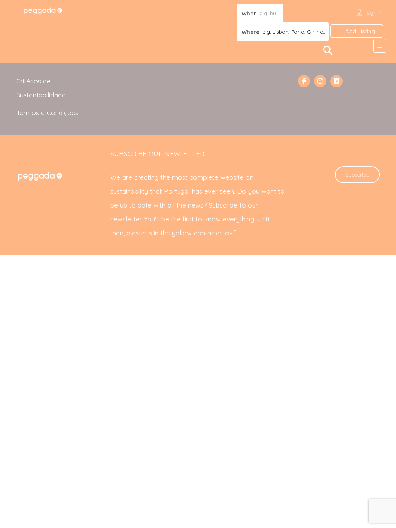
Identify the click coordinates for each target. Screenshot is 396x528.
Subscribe (357, 174)
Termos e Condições (47, 113)
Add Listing (359, 31)
